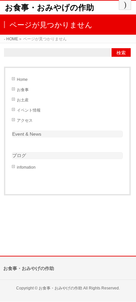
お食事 (23, 89)
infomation (26, 167)
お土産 (23, 100)
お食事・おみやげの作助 (49, 7)
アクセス (25, 120)
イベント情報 (29, 110)
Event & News (26, 134)
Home (22, 79)
